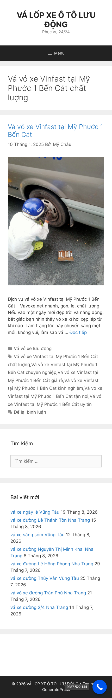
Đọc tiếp (78, 332)
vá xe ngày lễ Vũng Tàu (34, 512)
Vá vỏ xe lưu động (33, 348)
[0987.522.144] (99, 687)
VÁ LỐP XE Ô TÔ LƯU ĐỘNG (56, 19)
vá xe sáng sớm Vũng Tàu (37, 534)
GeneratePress (56, 689)
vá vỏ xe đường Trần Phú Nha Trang (48, 592)
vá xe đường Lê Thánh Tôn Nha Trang (50, 520)
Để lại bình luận (30, 412)
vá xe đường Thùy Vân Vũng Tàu (44, 578)
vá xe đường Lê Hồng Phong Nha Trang (51, 563)
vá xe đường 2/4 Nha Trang (39, 607)
